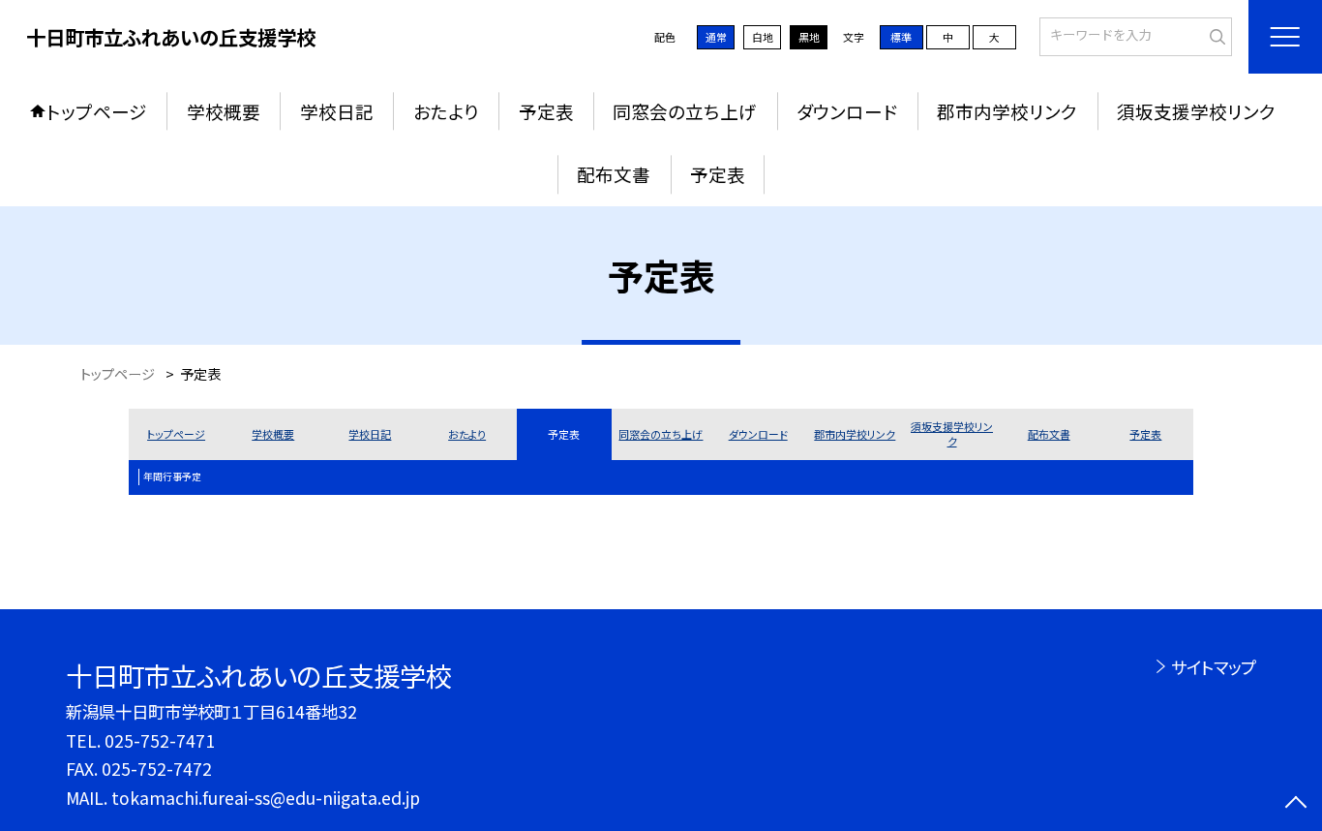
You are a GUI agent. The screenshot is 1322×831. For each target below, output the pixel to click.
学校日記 (337, 111)
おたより (446, 111)
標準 (901, 37)
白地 (762, 37)
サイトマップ (1213, 667)
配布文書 (613, 174)
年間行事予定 (172, 476)
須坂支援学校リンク (1196, 111)
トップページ (96, 111)
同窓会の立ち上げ (685, 111)
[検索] (1215, 34)
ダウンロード (846, 111)
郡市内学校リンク (1007, 111)
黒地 (809, 37)
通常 (716, 37)
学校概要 (223, 111)
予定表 (546, 111)
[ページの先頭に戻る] (1295, 804)
